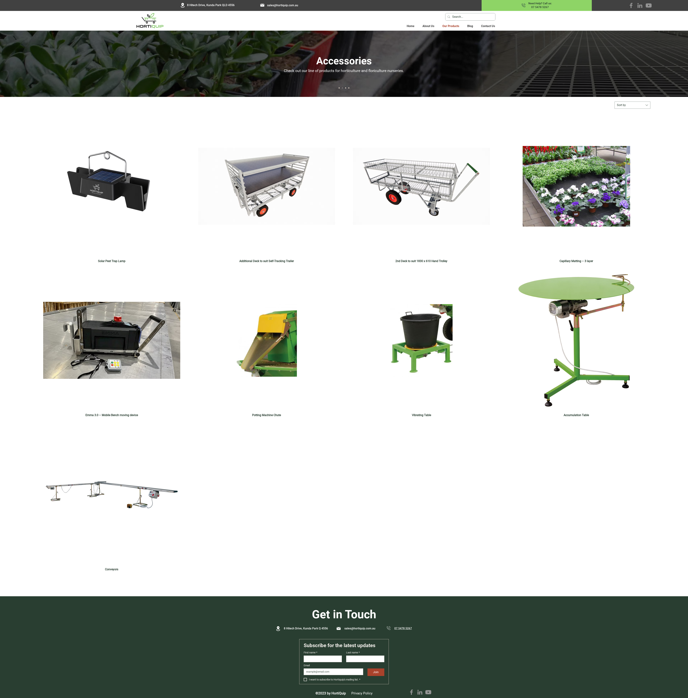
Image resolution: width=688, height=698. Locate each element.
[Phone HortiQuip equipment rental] (523, 5)
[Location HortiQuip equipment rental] (182, 5)
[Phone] (388, 628)
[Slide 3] (342, 87)
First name (310, 652)
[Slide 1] (348, 87)
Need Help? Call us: (540, 3)
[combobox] (632, 105)
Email (307, 665)
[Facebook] (631, 5)
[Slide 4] (339, 87)
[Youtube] (648, 5)
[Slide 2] (345, 87)
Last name (353, 652)
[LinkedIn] (639, 5)
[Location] (278, 628)
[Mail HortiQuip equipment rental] (262, 5)
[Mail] (338, 628)
